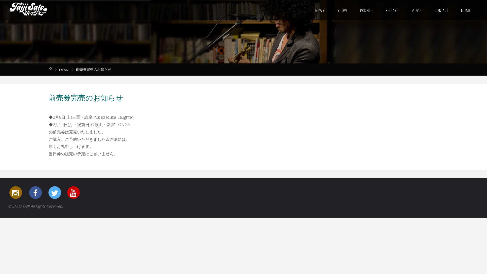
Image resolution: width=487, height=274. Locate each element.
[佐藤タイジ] (28, 10)
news (63, 69)
